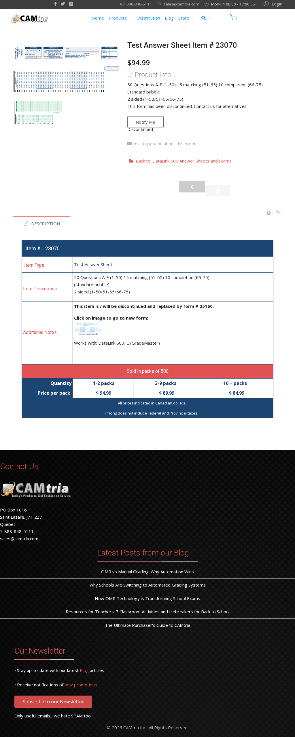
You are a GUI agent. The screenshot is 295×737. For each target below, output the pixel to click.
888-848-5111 (139, 4)
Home (98, 18)
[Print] (269, 213)
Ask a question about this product (167, 143)
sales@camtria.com (181, 4)
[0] (233, 17)
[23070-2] (39, 113)
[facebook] (55, 4)
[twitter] (63, 4)
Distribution (148, 18)
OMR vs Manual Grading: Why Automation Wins (147, 571)
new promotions (81, 685)
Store (183, 18)
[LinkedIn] (71, 4)
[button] (272, 3)
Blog (169, 18)
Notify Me (145, 122)
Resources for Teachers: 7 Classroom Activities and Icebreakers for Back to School (148, 611)
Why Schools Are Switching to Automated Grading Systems (147, 585)
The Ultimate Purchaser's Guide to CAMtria (147, 625)
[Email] (277, 213)
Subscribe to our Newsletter (53, 701)
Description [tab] (45, 223)
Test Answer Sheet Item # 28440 (192, 186)
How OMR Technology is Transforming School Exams (147, 598)
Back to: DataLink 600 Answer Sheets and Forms (184, 161)
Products (118, 18)
